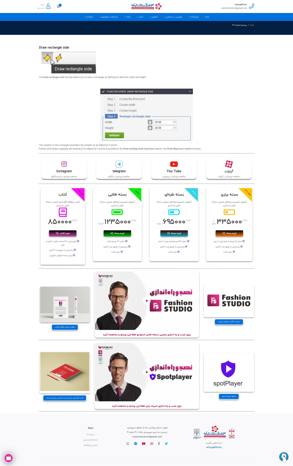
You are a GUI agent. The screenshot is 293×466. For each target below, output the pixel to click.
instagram (64, 171)
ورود (42, 4)
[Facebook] (159, 443)
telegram (119, 171)
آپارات (228, 171)
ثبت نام (40, 8)
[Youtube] (143, 443)
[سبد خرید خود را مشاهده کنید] (59, 6)
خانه (252, 25)
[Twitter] (166, 443)
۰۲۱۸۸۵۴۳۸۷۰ (241, 4)
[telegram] (135, 443)
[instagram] (151, 443)
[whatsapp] (128, 443)
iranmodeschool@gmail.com (234, 8)
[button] (228, 322)
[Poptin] (8, 458)
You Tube (174, 171)
